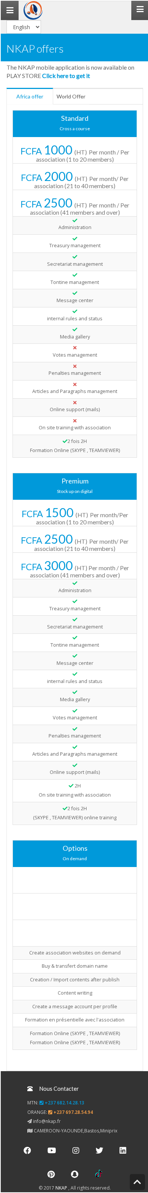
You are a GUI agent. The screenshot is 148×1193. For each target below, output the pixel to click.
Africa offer (29, 96)
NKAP (61, 1188)
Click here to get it (66, 75)
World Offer (71, 96)
